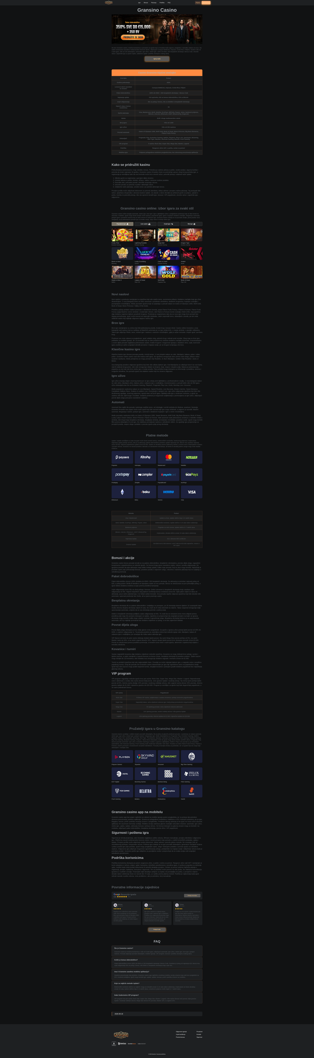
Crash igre (167, 224)
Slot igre (190, 224)
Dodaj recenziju (192, 895)
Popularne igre (121, 224)
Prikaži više (157, 929)
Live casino (144, 224)
